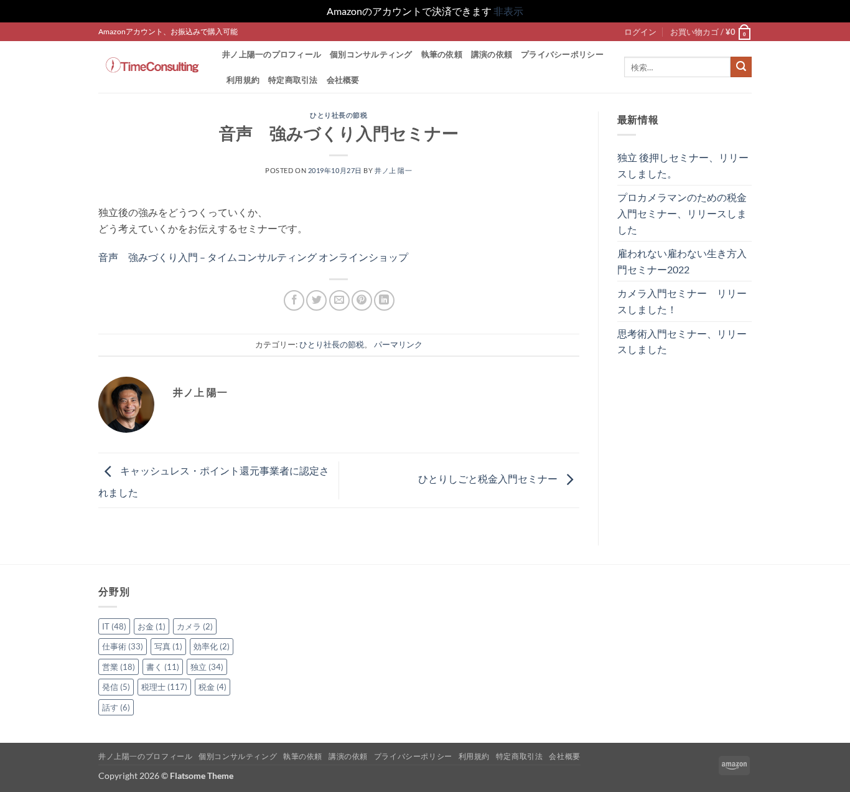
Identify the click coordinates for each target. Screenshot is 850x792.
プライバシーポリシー (562, 54)
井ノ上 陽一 (393, 170)
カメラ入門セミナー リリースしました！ (682, 301)
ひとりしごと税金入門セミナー (488, 479)
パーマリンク (398, 344)
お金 (152, 626)
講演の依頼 (491, 54)
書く (162, 667)
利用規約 (243, 80)
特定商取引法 (293, 80)
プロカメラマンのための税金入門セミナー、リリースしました (682, 213)
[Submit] (741, 67)
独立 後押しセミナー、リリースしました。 (683, 165)
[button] (640, 31)
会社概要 (343, 80)
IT (114, 626)
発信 (116, 687)
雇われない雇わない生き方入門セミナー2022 (682, 261)
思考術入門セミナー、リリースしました (682, 342)
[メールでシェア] (339, 300)
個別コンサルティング (371, 54)
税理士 (164, 687)
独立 (206, 667)
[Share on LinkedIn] (384, 300)
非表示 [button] (508, 11)
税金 (212, 687)
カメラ (195, 626)
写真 (168, 646)
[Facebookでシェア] (294, 300)
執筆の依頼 (441, 54)
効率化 (212, 646)
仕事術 (122, 646)
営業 (118, 667)
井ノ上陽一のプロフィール (271, 54)
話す (116, 707)
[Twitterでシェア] (316, 300)
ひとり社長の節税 (338, 115)
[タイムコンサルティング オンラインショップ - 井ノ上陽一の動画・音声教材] (150, 67)
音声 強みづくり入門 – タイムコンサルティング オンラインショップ (253, 257)
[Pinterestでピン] (362, 300)
